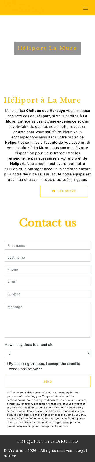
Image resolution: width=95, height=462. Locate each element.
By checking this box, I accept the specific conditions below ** (44, 366)
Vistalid (16, 450)
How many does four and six (29, 344)
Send (47, 381)
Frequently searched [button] (47, 441)
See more (66, 191)
